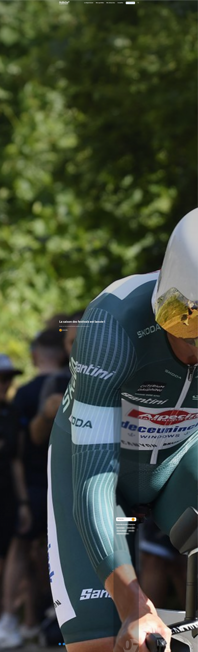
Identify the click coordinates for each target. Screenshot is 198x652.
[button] (138, 3)
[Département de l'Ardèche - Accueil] (64, 3)
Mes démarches (110, 2)
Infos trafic (131, 530)
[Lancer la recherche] (133, 519)
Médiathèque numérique (122, 533)
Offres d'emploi (120, 527)
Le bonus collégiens (121, 530)
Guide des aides (131, 2)
